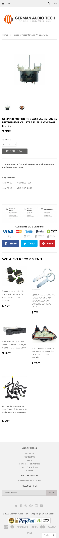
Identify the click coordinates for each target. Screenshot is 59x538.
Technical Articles (29, 467)
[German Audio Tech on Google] (31, 506)
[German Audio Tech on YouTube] (41, 506)
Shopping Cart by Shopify (42, 514)
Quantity (6, 139)
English (47, 535)
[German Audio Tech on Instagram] (36, 506)
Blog (29, 460)
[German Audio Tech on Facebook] (20, 506)
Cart (54, 3)
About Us (29, 453)
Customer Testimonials (29, 464)
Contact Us (29, 457)
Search (29, 471)
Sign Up (51, 493)
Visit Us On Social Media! (29, 480)
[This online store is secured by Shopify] (43, 523)
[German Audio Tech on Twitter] (16, 506)
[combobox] (49, 535)
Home (5, 35)
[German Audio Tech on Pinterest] (25, 506)
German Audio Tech (19, 514)
